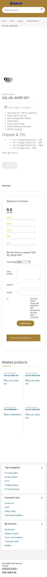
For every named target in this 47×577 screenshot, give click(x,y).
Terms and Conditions (14, 515)
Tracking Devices (12, 485)
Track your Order (12, 541)
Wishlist (8, 545)
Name (10, 284)
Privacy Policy (10, 511)
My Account (9, 529)
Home (4, 21)
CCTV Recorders (11, 473)
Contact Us (9, 503)
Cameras (20, 21)
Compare (26, 107)
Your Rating (11, 262)
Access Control (11, 477)
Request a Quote (12, 533)
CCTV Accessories (12, 489)
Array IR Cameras (33, 21)
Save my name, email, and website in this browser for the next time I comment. (35, 307)
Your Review (10, 272)
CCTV (11, 21)
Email (10, 292)
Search (41, 10)
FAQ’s (7, 507)
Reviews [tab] (6, 185)
